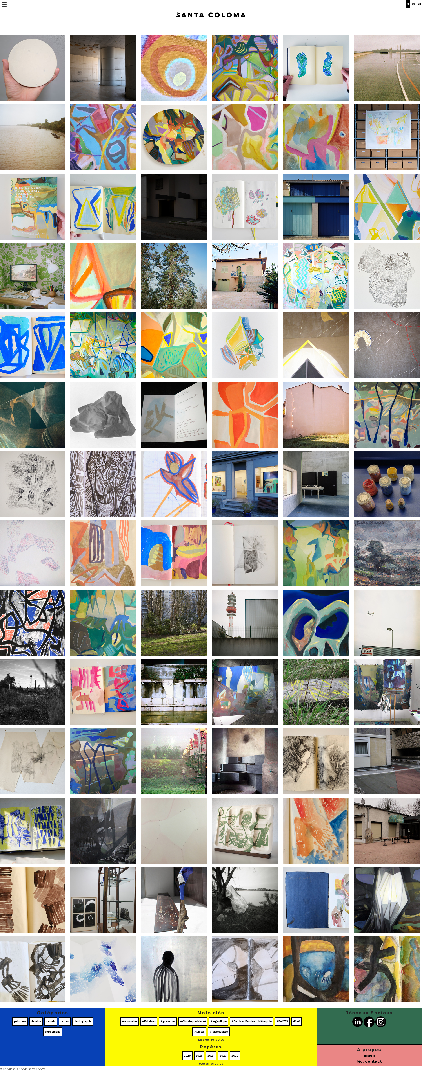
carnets (51, 1021)
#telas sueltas (218, 1031)
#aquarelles (129, 1021)
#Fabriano (149, 1021)
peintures (20, 1021)
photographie (82, 1021)
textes (64, 1021)
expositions (52, 1031)
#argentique (219, 1021)
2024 (211, 1055)
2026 (187, 1055)
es (413, 3)
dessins (36, 1021)
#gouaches (167, 1021)
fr (408, 3)
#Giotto (199, 1031)
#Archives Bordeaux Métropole (251, 1021)
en (419, 3)
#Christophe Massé (193, 1021)
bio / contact (369, 1061)
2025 (199, 1055)
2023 (223, 1055)
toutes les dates (211, 1063)
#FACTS (282, 1021)
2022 (234, 1055)
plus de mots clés (211, 1039)
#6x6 (296, 1021)
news (369, 1056)
